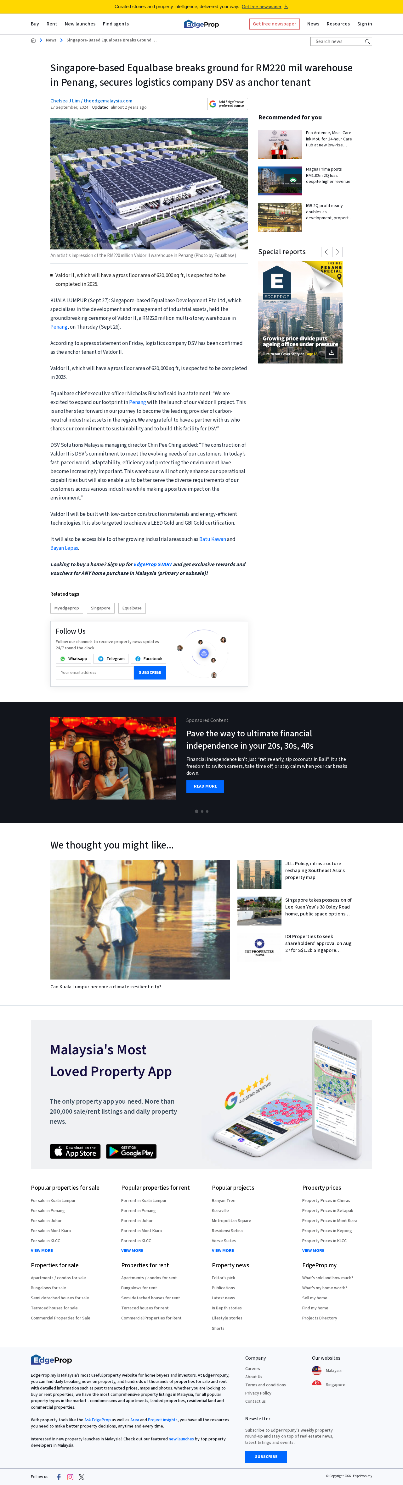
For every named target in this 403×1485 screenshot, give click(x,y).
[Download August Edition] (300, 312)
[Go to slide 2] (202, 811)
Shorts (218, 1328)
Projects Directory (319, 1318)
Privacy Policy (258, 1393)
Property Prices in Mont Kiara (329, 1221)
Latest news (223, 1298)
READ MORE (205, 786)
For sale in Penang (48, 1211)
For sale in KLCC (45, 1241)
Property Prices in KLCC (324, 1241)
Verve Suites (224, 1241)
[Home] (201, 23)
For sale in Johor (46, 1221)
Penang (58, 327)
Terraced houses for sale (54, 1308)
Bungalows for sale (48, 1288)
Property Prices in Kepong (327, 1231)
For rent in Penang (138, 1211)
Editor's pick (223, 1278)
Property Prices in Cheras (326, 1201)
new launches (181, 1439)
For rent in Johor (137, 1221)
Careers (252, 1369)
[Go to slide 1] (196, 811)
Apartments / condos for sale (58, 1278)
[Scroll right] (395, 762)
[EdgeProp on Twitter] (81, 1477)
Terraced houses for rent (145, 1308)
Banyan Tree (224, 1201)
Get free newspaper (261, 6)
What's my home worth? (324, 1288)
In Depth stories (227, 1308)
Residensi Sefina (227, 1231)
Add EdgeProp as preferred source (231, 104)
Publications (223, 1288)
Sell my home (314, 1298)
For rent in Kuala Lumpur (144, 1201)
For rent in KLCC (136, 1241)
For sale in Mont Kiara (51, 1231)
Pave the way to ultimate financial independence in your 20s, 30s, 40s (250, 739)
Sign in (364, 23)
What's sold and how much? (327, 1278)
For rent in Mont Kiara (141, 1231)
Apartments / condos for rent (149, 1278)
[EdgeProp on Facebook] (59, 1477)
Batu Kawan (212, 539)
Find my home (315, 1308)
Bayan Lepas (64, 548)
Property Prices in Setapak (327, 1211)
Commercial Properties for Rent (151, 1318)
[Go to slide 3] (207, 811)
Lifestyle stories (227, 1318)
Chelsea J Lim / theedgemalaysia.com (91, 100)
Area (134, 1420)
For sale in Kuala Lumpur (53, 1201)
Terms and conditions (265, 1385)
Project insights (163, 1420)
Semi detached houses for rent (150, 1298)
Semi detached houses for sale (60, 1298)
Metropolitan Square (231, 1221)
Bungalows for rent (139, 1288)
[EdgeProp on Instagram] (70, 1477)
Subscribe (150, 672)
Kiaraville (220, 1211)
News (51, 40)
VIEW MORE (42, 1251)
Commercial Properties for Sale (60, 1318)
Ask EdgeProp (97, 1420)
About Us (253, 1377)
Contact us (255, 1401)
